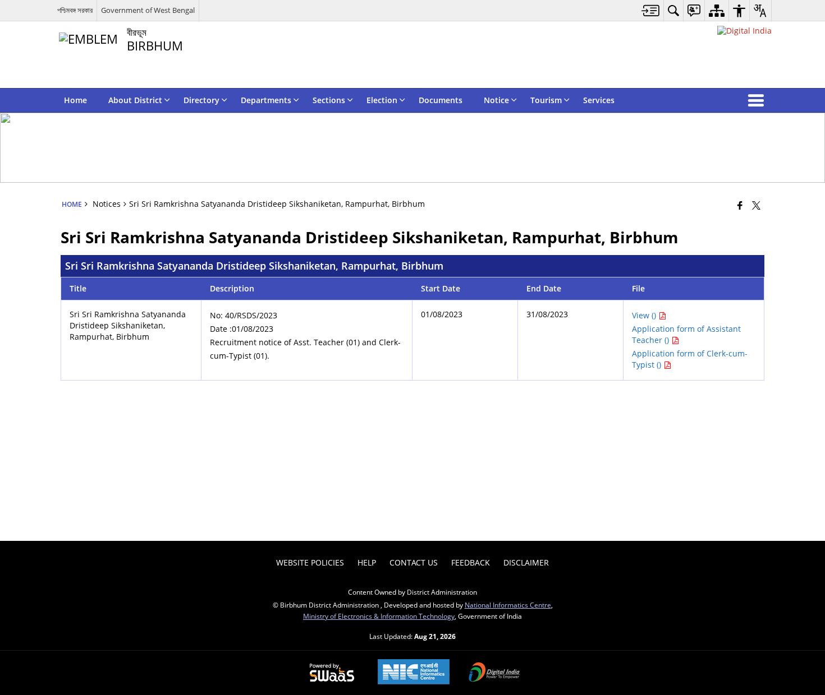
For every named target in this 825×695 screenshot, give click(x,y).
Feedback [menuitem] (470, 562)
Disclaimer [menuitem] (526, 562)
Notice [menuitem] (496, 100)
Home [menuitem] (75, 100)
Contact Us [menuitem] (413, 562)
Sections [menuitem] (329, 100)
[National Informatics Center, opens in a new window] (413, 673)
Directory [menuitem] (201, 100)
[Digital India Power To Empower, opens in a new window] (494, 673)
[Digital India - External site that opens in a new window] (744, 30)
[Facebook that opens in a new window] (740, 205)
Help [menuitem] (367, 562)
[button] (758, 100)
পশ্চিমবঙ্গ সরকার (75, 10)
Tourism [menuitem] (546, 100)
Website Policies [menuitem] (310, 562)
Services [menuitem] (599, 100)
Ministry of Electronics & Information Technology (379, 615)
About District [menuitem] (135, 100)
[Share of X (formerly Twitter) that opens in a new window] (756, 205)
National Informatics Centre (508, 604)
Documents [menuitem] (440, 100)
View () (645, 315)
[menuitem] (651, 10)
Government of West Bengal (148, 10)
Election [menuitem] (381, 100)
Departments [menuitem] (266, 100)
